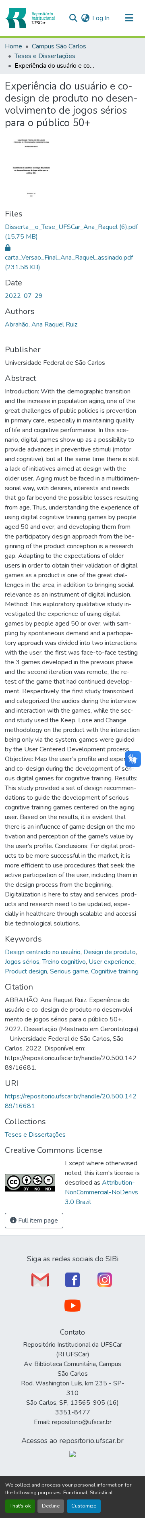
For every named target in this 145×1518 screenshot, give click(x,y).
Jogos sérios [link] (22, 961)
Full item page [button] (37, 1220)
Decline (51, 1506)
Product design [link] (26, 971)
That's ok (20, 1506)
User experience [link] (112, 961)
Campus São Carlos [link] (59, 46)
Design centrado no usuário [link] (43, 952)
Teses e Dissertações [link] (44, 56)
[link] (72, 231)
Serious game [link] (69, 971)
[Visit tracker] (72, 1453)
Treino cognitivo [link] (64, 961)
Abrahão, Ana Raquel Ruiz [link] (41, 324)
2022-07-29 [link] (24, 295)
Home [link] (13, 46)
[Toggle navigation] (129, 18)
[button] (30, 18)
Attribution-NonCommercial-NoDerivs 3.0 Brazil (101, 1192)
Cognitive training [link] (115, 971)
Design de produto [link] (109, 952)
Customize (83, 1506)
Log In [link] (101, 18)
